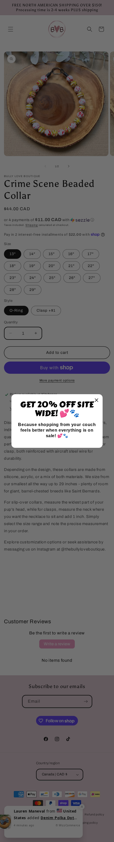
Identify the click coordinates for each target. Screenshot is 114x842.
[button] (96, 400)
